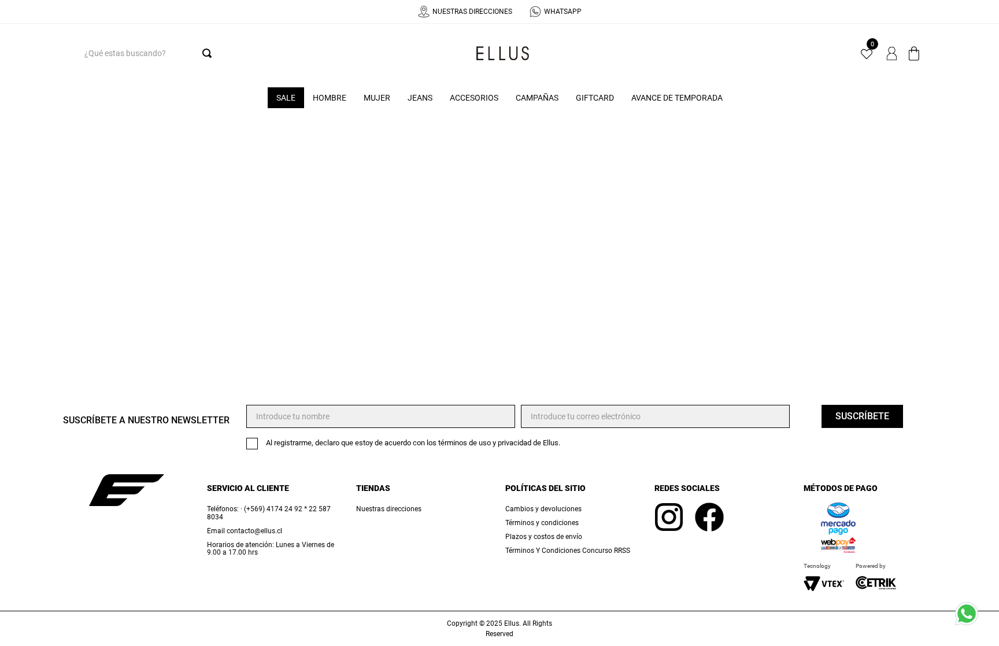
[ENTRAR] (892, 53)
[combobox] (145, 53)
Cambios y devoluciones (543, 509)
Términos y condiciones (542, 523)
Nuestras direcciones (388, 509)
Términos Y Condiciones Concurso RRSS (567, 551)
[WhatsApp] (970, 617)
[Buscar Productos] (209, 53)
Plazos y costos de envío (543, 537)
